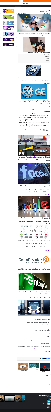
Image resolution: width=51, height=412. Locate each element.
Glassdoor (21, 185)
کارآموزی (48, 10)
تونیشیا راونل (48, 103)
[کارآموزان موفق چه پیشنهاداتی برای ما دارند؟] (23, 366)
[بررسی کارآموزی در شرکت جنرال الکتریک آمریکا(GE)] (45, 367)
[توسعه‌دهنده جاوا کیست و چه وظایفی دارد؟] (49, 399)
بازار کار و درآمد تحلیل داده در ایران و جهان (43, 400)
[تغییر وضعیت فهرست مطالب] (48, 54)
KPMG (34, 156)
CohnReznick (47, 250)
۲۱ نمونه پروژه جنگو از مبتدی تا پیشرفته (43, 403)
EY (48, 134)
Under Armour (47, 298)
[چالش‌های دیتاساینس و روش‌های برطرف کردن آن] (49, 396)
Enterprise (47, 271)
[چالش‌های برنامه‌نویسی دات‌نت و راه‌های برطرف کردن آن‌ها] (49, 407)
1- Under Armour (46, 61)
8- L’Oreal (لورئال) (47, 56)
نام (49, 384)
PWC (30, 156)
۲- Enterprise (47, 60)
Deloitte (32, 156)
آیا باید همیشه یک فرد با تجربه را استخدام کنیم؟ (45, 343)
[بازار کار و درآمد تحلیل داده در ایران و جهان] (49, 401)
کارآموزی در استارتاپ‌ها (47, 351)
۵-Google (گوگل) (47, 58)
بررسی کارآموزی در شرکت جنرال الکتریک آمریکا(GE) (45, 371)
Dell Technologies (46, 64)
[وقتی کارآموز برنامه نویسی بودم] (34, 365)
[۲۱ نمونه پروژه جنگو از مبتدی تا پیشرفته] (49, 404)
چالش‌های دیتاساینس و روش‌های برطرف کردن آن (43, 395)
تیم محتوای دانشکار (47, 13)
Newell (49, 240)
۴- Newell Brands (47, 59)
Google (48, 194)
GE (48, 83)
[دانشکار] (25, 3)
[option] (12, 398)
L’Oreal (48, 111)
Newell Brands (47, 223)
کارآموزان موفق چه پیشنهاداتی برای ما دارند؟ (24, 370)
